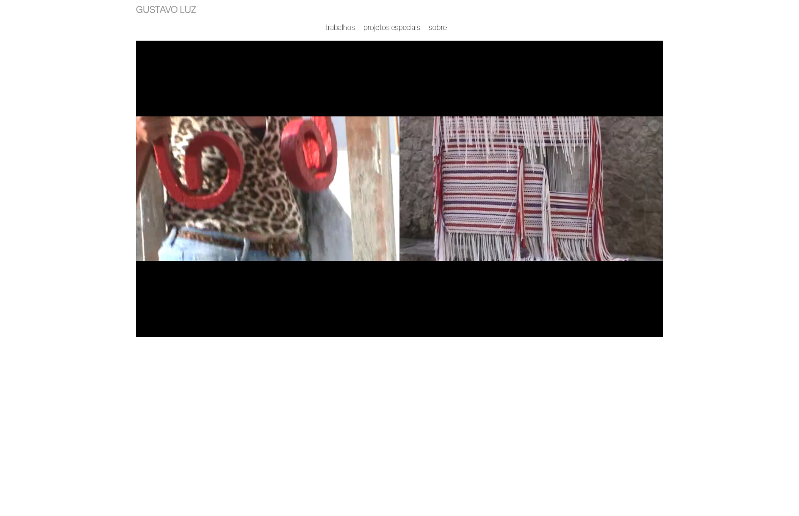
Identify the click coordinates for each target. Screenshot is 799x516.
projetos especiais (391, 27)
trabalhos (340, 27)
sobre (438, 27)
